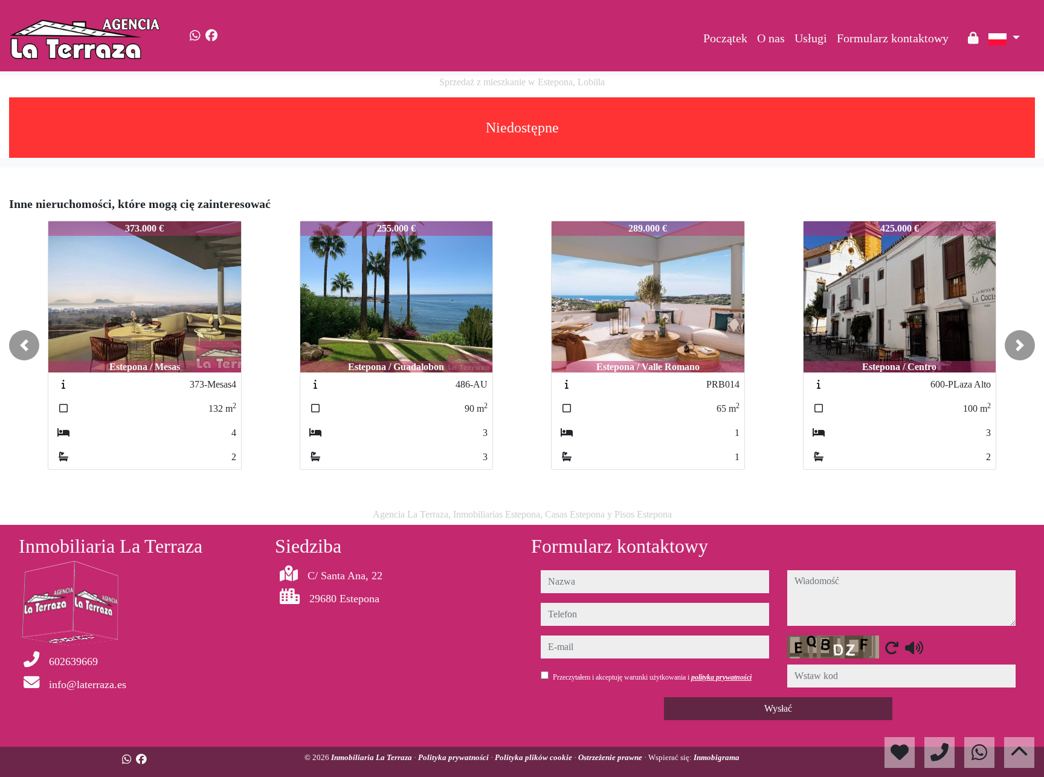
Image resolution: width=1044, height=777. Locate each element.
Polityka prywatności (454, 757)
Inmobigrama (717, 757)
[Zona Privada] (973, 38)
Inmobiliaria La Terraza (372, 757)
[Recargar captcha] (892, 648)
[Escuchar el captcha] (914, 648)
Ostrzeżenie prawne (611, 757)
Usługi (810, 38)
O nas (771, 38)
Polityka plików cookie (534, 757)
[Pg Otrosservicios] (958, 29)
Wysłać (778, 708)
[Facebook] (211, 35)
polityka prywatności (721, 677)
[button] (24, 345)
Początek (725, 38)
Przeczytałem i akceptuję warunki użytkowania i (652, 677)
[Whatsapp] (195, 35)
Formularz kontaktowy (893, 38)
